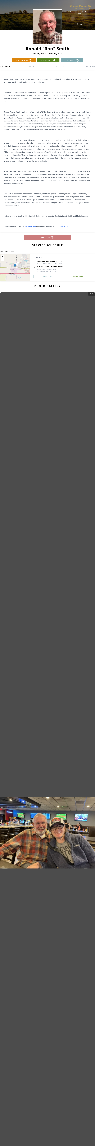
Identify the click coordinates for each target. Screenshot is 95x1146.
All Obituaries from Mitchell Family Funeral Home (79, 12)
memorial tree (30, 226)
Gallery (60, 67)
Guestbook (89, 67)
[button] (15, 265)
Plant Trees (78, 276)
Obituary (5, 67)
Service (33, 67)
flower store (63, 226)
